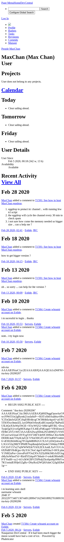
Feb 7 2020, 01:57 (11, 379)
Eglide (28, 230)
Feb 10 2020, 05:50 (12, 341)
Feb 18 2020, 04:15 (12, 261)
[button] (7, 2)
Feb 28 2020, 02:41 (12, 230)
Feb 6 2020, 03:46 (11, 477)
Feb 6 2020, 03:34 (11, 507)
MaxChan (6, 200)
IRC (35, 230)
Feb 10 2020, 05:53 (12, 324)
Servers (29, 324)
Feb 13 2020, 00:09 (12, 292)
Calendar (12, 90)
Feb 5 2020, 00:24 (11, 529)
